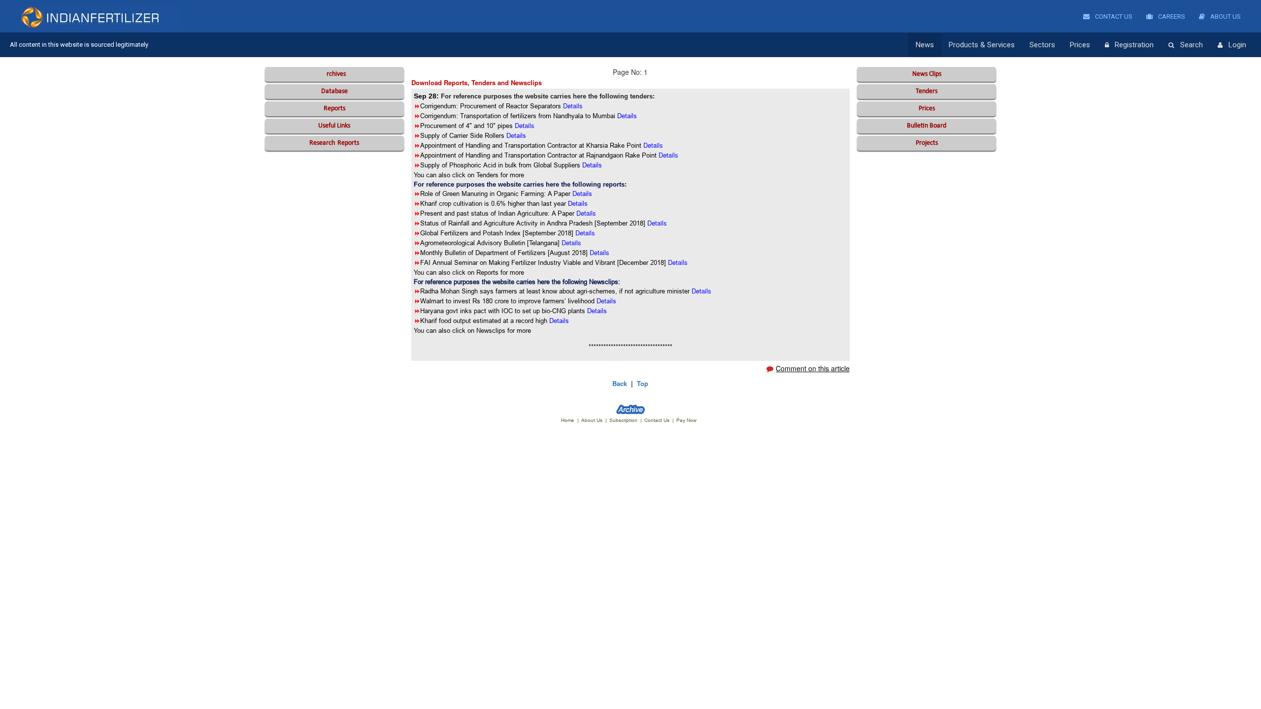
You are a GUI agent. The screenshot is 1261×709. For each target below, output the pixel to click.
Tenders (926, 91)
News (925, 44)
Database (334, 91)
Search (1191, 44)
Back (619, 383)
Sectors (1042, 44)
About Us (1225, 16)
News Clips (926, 74)
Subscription (623, 420)
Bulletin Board (926, 125)
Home (567, 420)
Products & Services (982, 44)
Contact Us (1113, 16)
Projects (927, 143)
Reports (334, 108)
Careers (1171, 16)
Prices (1080, 44)
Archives (334, 74)
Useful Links (334, 125)
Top (642, 383)
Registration (1134, 44)
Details (582, 193)
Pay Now (686, 420)
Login (1237, 44)
